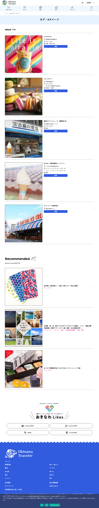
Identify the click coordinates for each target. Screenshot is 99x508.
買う (56, 9)
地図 (55, 46)
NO (47, 505)
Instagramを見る (29, 426)
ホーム (6, 13)
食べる (24, 9)
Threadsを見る (73, 432)
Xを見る (29, 432)
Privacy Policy (55, 505)
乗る (41, 9)
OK (42, 505)
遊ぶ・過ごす (9, 9)
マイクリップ (72, 9)
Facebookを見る (73, 426)
